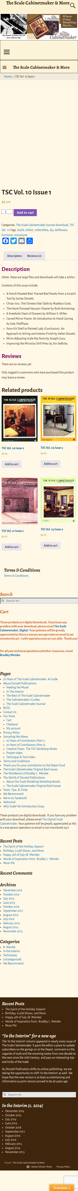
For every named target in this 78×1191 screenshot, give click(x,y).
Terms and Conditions (16, 761)
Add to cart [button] (11, 464)
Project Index (14, 752)
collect (29, 230)
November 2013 (13, 931)
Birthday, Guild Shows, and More (23, 850)
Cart (8, 720)
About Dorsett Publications (19, 683)
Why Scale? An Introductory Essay (23, 806)
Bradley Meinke (10, 655)
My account (13, 728)
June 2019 (9, 902)
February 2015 (11, 923)
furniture (7, 235)
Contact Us (9, 712)
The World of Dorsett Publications (24, 777)
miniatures (20, 235)
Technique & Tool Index (20, 757)
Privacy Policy (11, 732)
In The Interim (15, 691)
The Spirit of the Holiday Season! (23, 846)
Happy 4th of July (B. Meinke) (21, 854)
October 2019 (11, 894)
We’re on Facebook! (15, 798)
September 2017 (13, 910)
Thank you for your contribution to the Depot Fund (34, 765)
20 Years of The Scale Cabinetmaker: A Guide (30, 679)
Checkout (12, 724)
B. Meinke (9, 947)
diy (51, 230)
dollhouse (61, 230)
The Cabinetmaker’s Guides (23, 699)
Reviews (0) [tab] (34, 256)
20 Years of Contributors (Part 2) (25, 744)
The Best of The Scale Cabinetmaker (28, 695)
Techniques (10, 955)
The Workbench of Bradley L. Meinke (25, 773)
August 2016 (10, 915)
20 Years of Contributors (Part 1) (25, 740)
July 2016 (8, 919)
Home (8, 76)
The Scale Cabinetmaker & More (41, 67)
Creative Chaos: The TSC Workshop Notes (31, 748)
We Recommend (13, 793)
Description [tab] (14, 256)
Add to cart (25, 212)
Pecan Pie (9, 863)
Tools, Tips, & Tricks (15, 789)
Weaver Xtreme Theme (41, 1166)
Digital (23, 630)
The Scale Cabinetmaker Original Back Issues (30, 769)
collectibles (41, 230)
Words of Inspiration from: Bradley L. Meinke (31, 859)
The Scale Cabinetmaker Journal (25, 703)
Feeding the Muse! (17, 687)
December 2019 (12, 890)
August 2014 (10, 927)
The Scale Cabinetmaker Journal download (42, 225)
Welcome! (9, 802)
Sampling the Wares (15, 736)
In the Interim (11, 951)
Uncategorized (12, 959)
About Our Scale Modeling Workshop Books (33, 781)
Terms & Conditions (16, 575)
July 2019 (8, 898)
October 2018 (11, 906)
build (20, 230)
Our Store (9, 716)
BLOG (6, 707)
